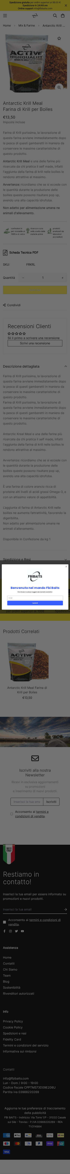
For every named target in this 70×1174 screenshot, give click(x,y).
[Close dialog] (66, 566)
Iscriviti (35, 603)
